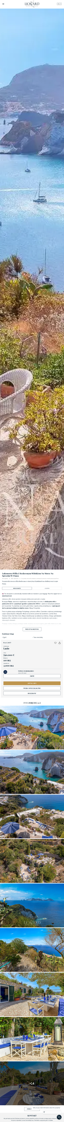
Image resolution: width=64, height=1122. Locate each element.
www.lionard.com (7, 596)
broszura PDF (32, 693)
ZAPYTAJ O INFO (32, 683)
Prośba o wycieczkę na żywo (32, 688)
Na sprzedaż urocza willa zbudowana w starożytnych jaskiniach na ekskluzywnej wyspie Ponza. (40, 578)
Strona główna (5, 578)
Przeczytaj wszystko (32, 629)
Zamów (32, 676)
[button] (55, 643)
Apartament (16, 578)
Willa (12, 578)
